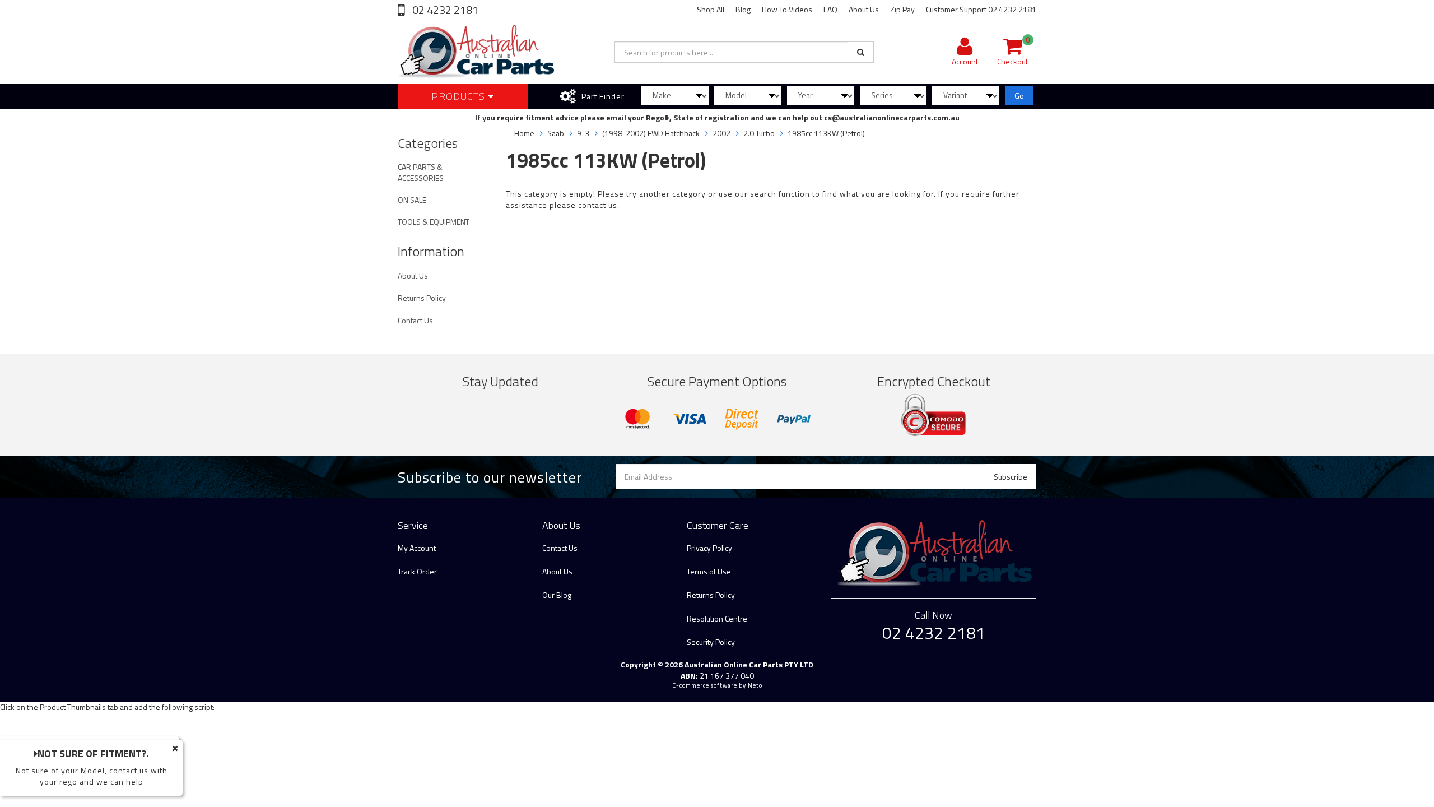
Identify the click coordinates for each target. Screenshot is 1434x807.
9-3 (583, 133)
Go (1019, 95)
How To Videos (787, 9)
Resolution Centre (717, 618)
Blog (743, 9)
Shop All (710, 9)
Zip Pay (902, 9)
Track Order (417, 571)
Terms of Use (709, 571)
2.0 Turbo (759, 133)
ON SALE (412, 200)
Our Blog (556, 595)
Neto (755, 685)
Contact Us (415, 320)
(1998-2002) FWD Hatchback (651, 133)
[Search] (861, 52)
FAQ (830, 9)
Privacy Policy (709, 548)
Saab (555, 133)
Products (459, 96)
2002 (721, 133)
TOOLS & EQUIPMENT (433, 222)
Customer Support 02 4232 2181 (981, 9)
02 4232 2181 (444, 9)
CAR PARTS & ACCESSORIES (421, 172)
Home (524, 133)
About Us (864, 9)
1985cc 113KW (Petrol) (826, 133)
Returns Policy (422, 298)
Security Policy (711, 642)
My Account (417, 548)
